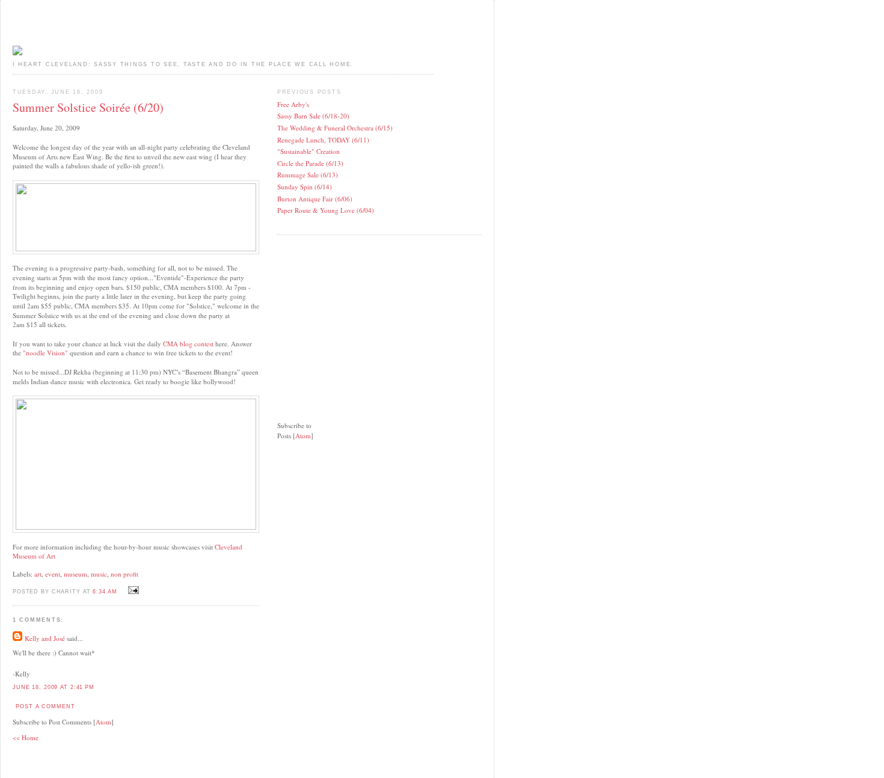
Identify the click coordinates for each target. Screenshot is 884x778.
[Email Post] (132, 590)
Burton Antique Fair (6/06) (314, 198)
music (99, 573)
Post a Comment (45, 706)
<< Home (25, 737)
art (37, 573)
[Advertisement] (367, 320)
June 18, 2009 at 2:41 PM (53, 687)
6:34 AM (106, 592)
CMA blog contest (187, 343)
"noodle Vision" (45, 352)
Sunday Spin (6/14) (304, 186)
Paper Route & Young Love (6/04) (325, 210)
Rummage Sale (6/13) (307, 174)
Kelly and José (45, 638)
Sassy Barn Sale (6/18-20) (313, 115)
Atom (103, 721)
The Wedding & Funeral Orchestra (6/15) (335, 127)
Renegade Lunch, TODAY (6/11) (323, 139)
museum (75, 573)
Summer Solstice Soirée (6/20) (88, 107)
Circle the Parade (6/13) (310, 163)
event (52, 573)
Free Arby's (293, 104)
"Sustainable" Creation (308, 151)
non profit (124, 573)
